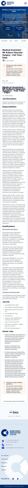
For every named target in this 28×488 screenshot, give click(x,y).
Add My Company (8, 28)
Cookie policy (17, 416)
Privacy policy (11, 416)
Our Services (5, 455)
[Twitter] (17, 478)
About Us (3, 466)
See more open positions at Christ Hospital (14, 401)
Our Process (4, 459)
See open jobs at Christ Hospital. (14, 68)
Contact (3, 470)
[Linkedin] (13, 478)
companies (4, 41)
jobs (11, 41)
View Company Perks (19, 28)
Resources (4, 462)
